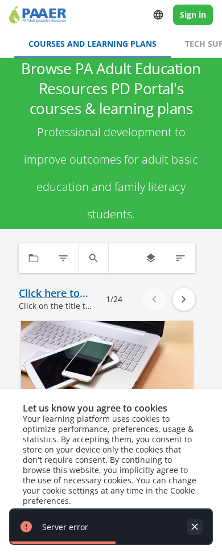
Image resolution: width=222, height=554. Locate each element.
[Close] (195, 527)
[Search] (93, 258)
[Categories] (33, 258)
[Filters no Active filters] (63, 258)
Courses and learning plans (92, 43)
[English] (158, 15)
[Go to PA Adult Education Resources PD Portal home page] (37, 15)
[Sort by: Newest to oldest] (180, 258)
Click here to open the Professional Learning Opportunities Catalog (53, 293)
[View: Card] (151, 258)
